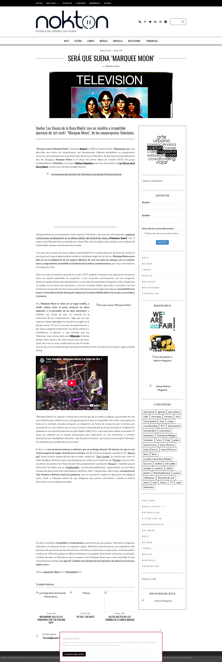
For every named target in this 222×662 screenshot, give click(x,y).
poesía (176, 473)
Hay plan (39, 3)
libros (146, 269)
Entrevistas (67, 3)
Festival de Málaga (166, 435)
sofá (154, 482)
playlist (146, 473)
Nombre (146, 202)
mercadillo (170, 463)
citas (161, 421)
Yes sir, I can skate (85, 616)
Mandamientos (94, 3)
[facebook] (145, 21)
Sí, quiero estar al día (74, 654)
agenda (161, 411)
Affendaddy (71, 571)
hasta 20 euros (168, 449)
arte (145, 257)
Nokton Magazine (84, 163)
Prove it (112, 463)
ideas (146, 454)
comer (170, 421)
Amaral (83, 148)
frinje (167, 440)
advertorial (148, 411)
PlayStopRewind (162, 473)
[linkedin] (155, 21)
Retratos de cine (166, 477)
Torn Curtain (102, 456)
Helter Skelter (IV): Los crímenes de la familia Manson (119, 618)
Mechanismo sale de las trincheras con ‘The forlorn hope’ (51, 619)
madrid (158, 463)
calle (145, 416)
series (146, 482)
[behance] (165, 21)
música (102, 50)
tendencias (150, 293)
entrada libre (149, 430)
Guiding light (72, 467)
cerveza (168, 416)
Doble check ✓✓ (52, 3)
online (169, 468)
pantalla (149, 281)
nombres (158, 468)
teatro (163, 482)
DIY (163, 425)
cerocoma (156, 416)
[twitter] (150, 21)
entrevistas (165, 430)
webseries (148, 487)
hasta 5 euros (150, 444)
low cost (147, 463)
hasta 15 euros (150, 449)
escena (147, 263)
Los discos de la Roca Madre (157, 458)
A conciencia (81, 3)
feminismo (148, 435)
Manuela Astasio (113, 66)
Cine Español (149, 421)
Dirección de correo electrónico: (158, 228)
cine (177, 416)
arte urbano (174, 411)
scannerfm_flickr (51, 571)
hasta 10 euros (167, 444)
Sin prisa (107, 3)
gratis (176, 440)
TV (171, 482)
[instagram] (160, 21)
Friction (117, 460)
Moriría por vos (121, 148)
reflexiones (151, 287)
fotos (159, 440)
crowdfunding (150, 425)
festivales (148, 440)
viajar (178, 482)
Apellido (146, 215)
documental (174, 425)
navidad (147, 468)
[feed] (139, 21)
